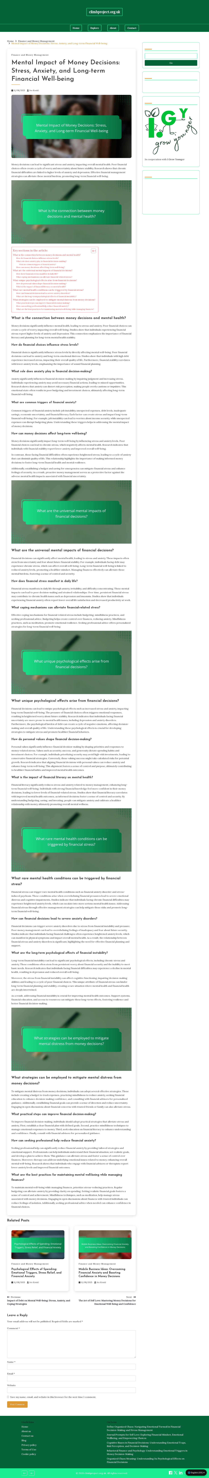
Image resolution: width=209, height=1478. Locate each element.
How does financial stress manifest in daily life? (37, 274)
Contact (131, 28)
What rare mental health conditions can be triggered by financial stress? (48, 290)
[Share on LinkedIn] (181, 1473)
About (113, 28)
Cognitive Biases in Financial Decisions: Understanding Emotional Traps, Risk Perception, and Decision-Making (146, 1444)
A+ (24, 1473)
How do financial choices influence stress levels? (37, 258)
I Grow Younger (176, 159)
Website (11, 1385)
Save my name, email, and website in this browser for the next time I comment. (53, 1397)
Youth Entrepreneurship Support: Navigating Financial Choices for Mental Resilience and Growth (169, 205)
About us (26, 1431)
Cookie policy (28, 1454)
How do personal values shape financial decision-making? (41, 283)
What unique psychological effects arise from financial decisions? (45, 280)
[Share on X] (176, 1473)
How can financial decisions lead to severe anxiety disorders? (43, 293)
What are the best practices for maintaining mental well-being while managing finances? (55, 309)
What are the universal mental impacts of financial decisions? (42, 270)
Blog (23, 1440)
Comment (13, 1328)
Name (11, 1361)
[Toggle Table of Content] (92, 250)
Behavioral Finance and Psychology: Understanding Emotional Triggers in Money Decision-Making (147, 1452)
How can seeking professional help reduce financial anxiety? (42, 306)
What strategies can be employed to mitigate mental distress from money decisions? (54, 299)
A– (31, 1473)
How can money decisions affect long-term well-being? (40, 267)
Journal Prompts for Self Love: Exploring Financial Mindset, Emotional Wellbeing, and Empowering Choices (145, 1436)
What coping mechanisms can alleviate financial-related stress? (44, 277)
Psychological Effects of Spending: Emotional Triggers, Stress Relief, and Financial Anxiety (36, 1273)
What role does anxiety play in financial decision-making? (41, 261)
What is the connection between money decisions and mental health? (47, 255)
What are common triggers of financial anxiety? (37, 264)
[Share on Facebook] (171, 1473)
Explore (94, 28)
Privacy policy (28, 1444)
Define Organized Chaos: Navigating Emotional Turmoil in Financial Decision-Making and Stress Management (143, 1428)
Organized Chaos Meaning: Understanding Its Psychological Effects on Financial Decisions (145, 1460)
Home (76, 28)
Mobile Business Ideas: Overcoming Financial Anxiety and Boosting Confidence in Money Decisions (102, 1273)
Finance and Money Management (30, 55)
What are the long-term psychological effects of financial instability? (46, 296)
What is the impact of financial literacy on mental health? (41, 287)
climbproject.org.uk (104, 12)
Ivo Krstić (34, 90)
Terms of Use (28, 1449)
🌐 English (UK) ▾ (196, 1472)
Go (171, 62)
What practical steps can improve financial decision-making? (43, 303)
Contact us (27, 1435)
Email (11, 1373)
